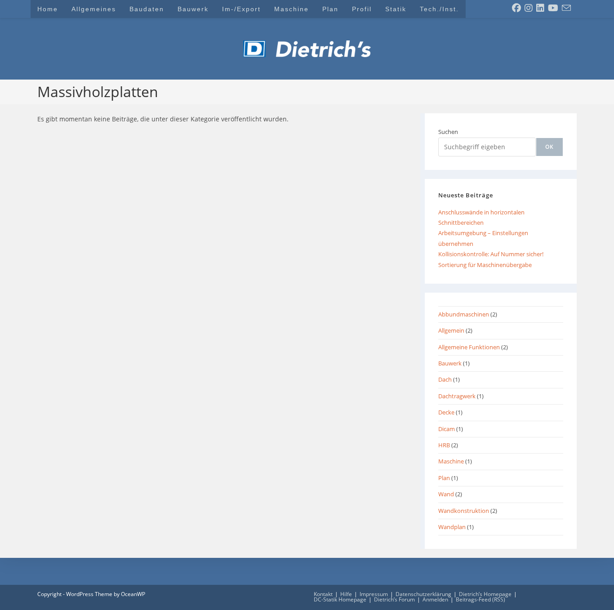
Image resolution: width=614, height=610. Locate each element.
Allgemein (451, 330)
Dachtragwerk (457, 396)
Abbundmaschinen (463, 314)
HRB (444, 445)
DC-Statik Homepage (340, 599)
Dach (445, 379)
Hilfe (346, 594)
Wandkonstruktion (463, 511)
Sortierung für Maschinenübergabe (485, 265)
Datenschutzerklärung (423, 594)
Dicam (446, 429)
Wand (446, 494)
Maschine (451, 461)
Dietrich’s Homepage (485, 594)
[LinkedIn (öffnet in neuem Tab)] (540, 8)
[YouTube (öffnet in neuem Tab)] (553, 8)
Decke (446, 412)
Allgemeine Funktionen (469, 347)
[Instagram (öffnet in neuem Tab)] (528, 8)
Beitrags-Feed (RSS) (480, 599)
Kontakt (323, 594)
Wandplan (452, 527)
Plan (444, 478)
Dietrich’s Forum (394, 599)
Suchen (448, 132)
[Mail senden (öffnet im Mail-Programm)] (566, 8)
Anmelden (435, 599)
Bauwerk (450, 363)
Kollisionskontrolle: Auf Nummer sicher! (490, 254)
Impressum (374, 594)
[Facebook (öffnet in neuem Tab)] (516, 8)
